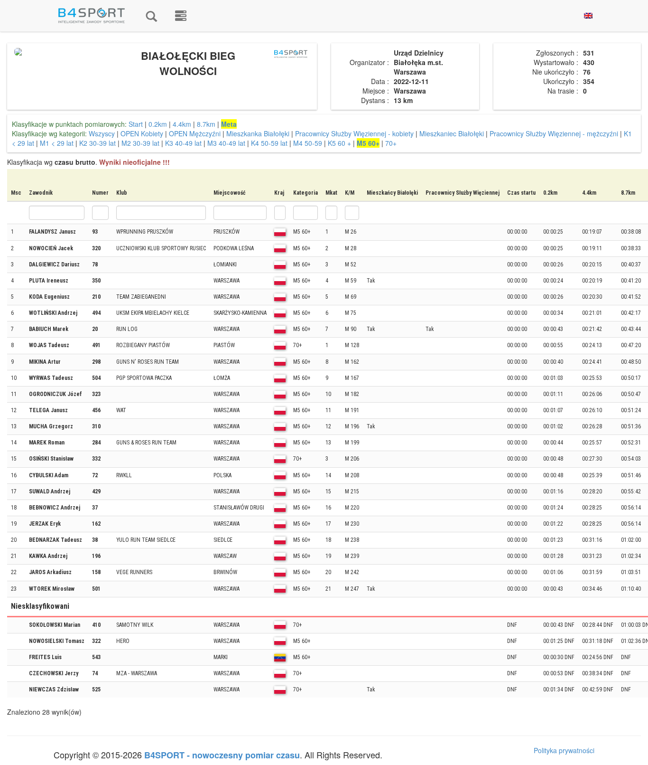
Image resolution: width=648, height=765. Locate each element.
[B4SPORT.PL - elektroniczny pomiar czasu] (181, 16)
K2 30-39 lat (97, 143)
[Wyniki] (151, 16)
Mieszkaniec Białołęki (451, 133)
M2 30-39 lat (140, 143)
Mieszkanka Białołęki (257, 133)
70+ (391, 143)
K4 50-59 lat (269, 143)
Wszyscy (102, 133)
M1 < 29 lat (57, 143)
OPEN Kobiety (141, 133)
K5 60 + (339, 143)
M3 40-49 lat (226, 143)
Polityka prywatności (564, 750)
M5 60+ (368, 143)
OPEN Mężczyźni (195, 133)
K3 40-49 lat (183, 143)
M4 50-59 (307, 143)
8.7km (206, 124)
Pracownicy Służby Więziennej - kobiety (354, 133)
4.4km (182, 124)
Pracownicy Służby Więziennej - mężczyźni (554, 133)
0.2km (157, 124)
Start (136, 124)
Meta (229, 124)
